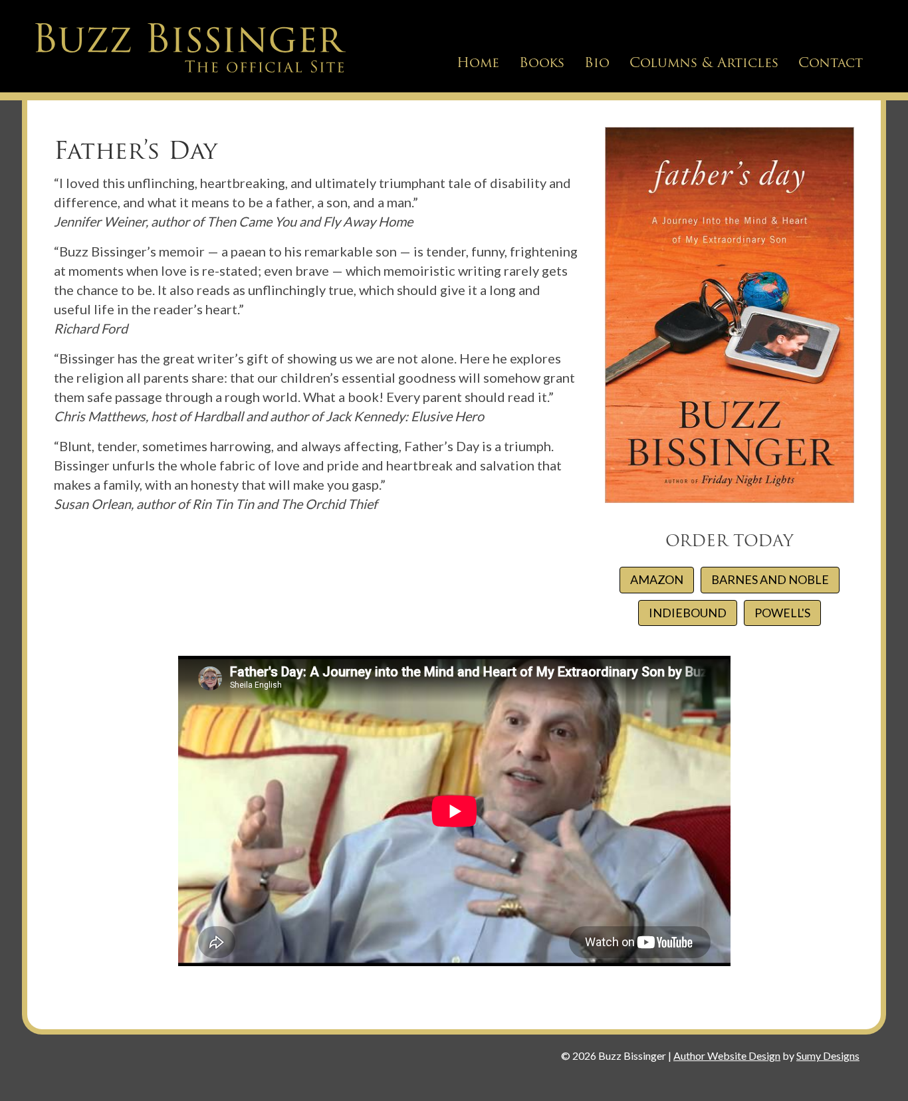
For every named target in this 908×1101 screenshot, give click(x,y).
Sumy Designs (827, 1055)
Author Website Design (726, 1055)
